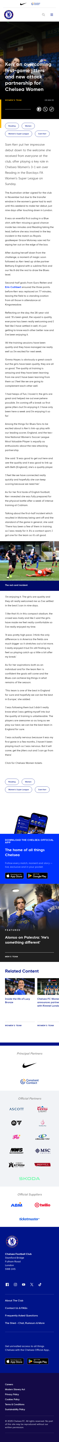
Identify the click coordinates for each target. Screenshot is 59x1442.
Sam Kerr (42, 134)
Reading (12, 126)
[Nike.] (23, 3)
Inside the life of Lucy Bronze (17, 1001)
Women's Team (13, 100)
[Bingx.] (35, 3)
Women (28, 126)
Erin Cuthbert (13, 287)
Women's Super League (18, 134)
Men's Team (11, 957)
